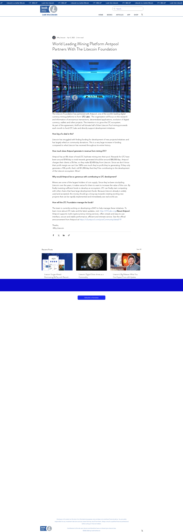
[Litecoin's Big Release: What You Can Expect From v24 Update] (125, 261)
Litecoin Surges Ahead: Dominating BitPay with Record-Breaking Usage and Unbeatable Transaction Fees (56, 275)
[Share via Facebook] (53, 235)
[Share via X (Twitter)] (59, 235)
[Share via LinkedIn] (64, 235)
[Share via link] (69, 235)
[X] (142, 14)
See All (139, 249)
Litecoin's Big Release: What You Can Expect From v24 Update (125, 275)
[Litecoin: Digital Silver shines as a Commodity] (91, 262)
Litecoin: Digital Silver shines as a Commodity (91, 275)
